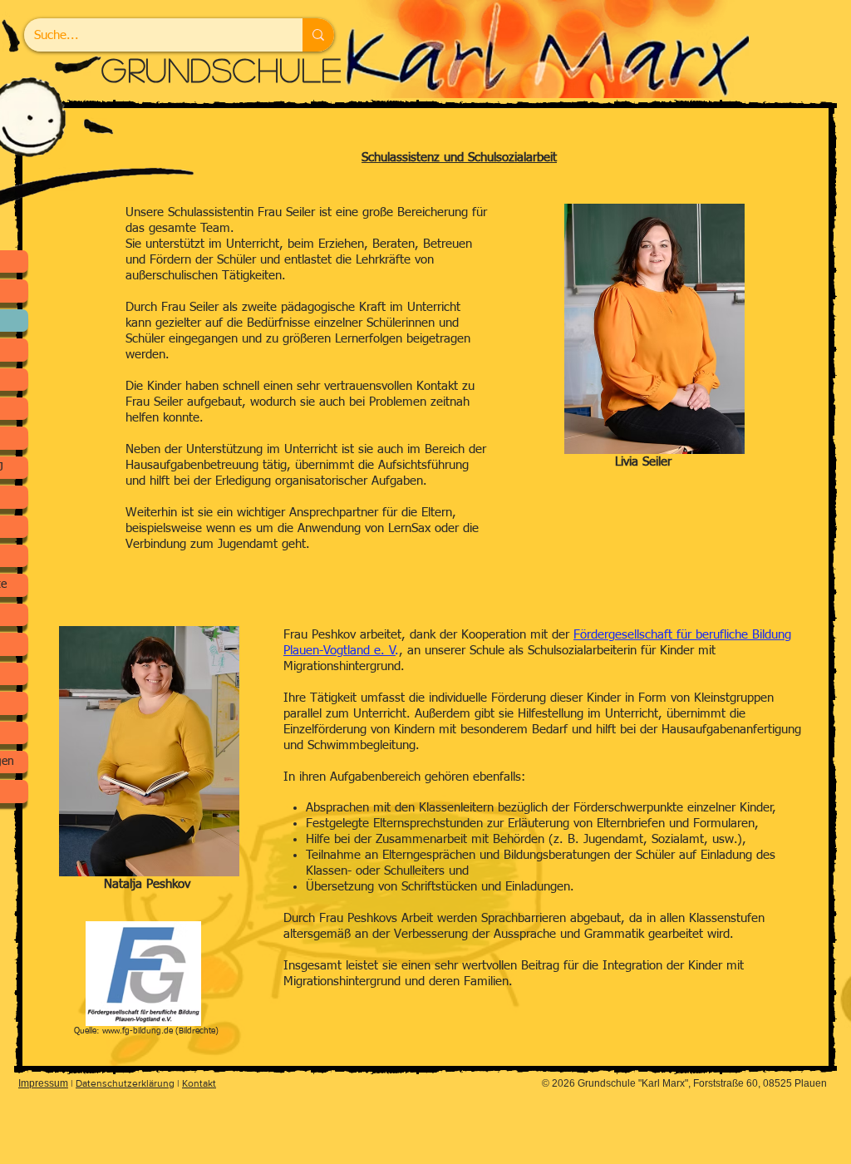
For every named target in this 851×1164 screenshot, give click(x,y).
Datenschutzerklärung (125, 1083)
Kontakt (199, 1083)
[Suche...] (318, 35)
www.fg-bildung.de (137, 1031)
